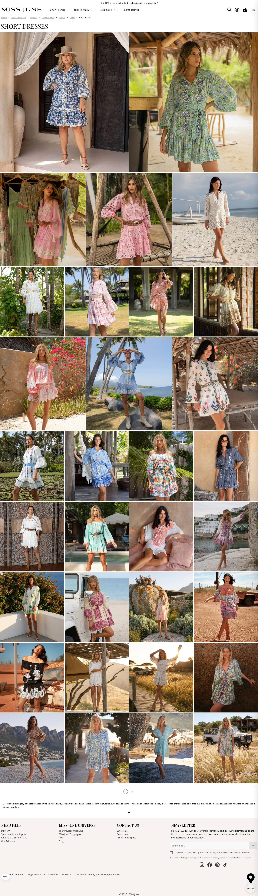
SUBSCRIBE (151, 458)
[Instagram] (148, 474)
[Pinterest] (153, 474)
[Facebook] (143, 474)
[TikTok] (158, 474)
